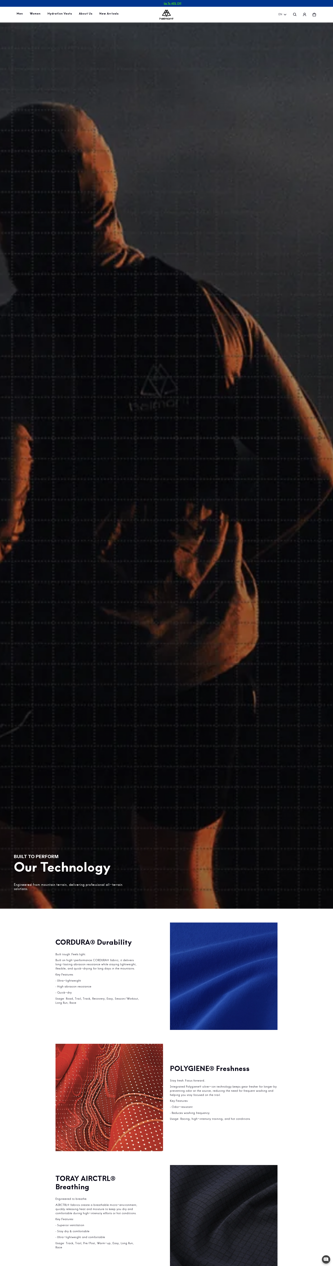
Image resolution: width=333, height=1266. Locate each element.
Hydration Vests (60, 14)
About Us (86, 14)
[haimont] (166, 15)
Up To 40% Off (172, 3)
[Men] (20, 14)
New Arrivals (110, 14)
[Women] (36, 14)
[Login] (304, 14)
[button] (295, 14)
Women (36, 14)
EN (280, 14)
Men (20, 14)
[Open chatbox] (326, 1259)
